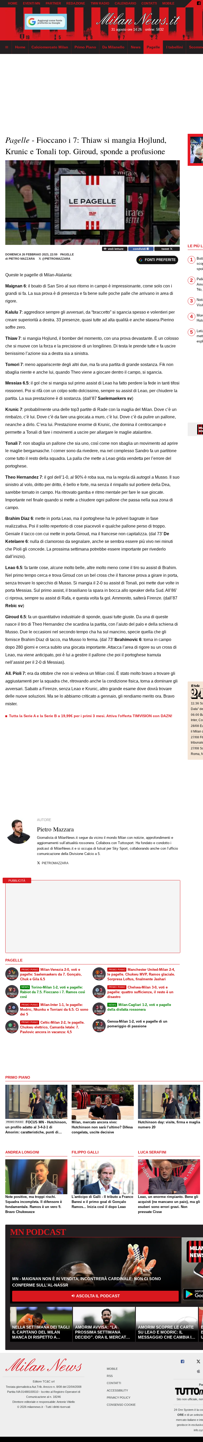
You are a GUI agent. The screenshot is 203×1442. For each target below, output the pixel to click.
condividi (140, 248)
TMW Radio (100, 3)
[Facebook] (198, 3)
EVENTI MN (31, 3)
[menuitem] (7, 47)
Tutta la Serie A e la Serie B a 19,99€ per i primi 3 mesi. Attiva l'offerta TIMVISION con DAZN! (90, 716)
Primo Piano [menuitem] (85, 47)
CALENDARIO (125, 3)
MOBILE (168, 3)
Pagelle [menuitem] (153, 47)
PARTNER (53, 3)
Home (12, 3)
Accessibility (117, 1390)
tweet (166, 248)
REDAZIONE (75, 3)
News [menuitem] (136, 47)
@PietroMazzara (55, 258)
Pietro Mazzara (22, 258)
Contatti (114, 1383)
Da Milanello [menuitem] (113, 47)
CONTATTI (149, 3)
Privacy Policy (118, 1397)
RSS (110, 1376)
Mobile (112, 1368)
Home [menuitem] (20, 47)
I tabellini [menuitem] (174, 47)
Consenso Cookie (121, 1405)
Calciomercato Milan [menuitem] (49, 47)
